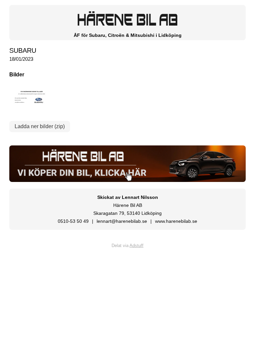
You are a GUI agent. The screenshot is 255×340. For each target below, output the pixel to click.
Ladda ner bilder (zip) (40, 126)
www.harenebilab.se (176, 221)
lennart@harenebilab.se (122, 221)
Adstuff (136, 245)
